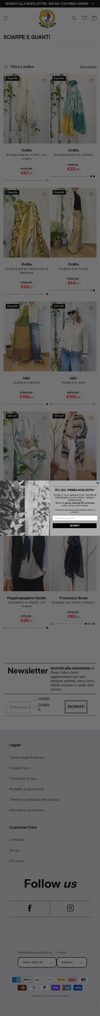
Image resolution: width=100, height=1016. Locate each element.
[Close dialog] (98, 482)
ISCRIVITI (74, 525)
